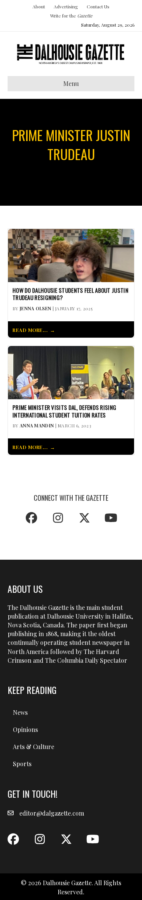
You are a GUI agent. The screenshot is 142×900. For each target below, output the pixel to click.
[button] (31, 517)
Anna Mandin (37, 425)
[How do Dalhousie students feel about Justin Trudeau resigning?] (71, 255)
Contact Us (98, 6)
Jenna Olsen (35, 308)
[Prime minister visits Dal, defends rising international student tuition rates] (71, 372)
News (20, 712)
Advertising (66, 6)
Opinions (25, 729)
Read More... (30, 330)
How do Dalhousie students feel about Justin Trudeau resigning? (70, 294)
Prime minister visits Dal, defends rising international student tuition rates (64, 411)
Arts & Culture (33, 747)
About (39, 6)
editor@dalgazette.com (51, 813)
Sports (22, 764)
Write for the (71, 16)
